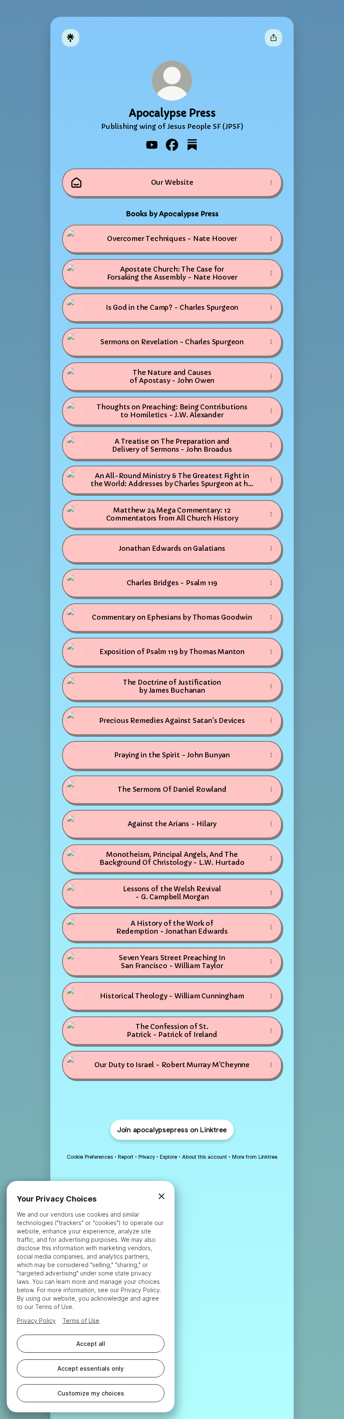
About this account (204, 1156)
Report (125, 1156)
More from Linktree (254, 1156)
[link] (152, 145)
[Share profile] (273, 37)
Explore (168, 1156)
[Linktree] (70, 37)
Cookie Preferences (90, 1156)
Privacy (146, 1156)
